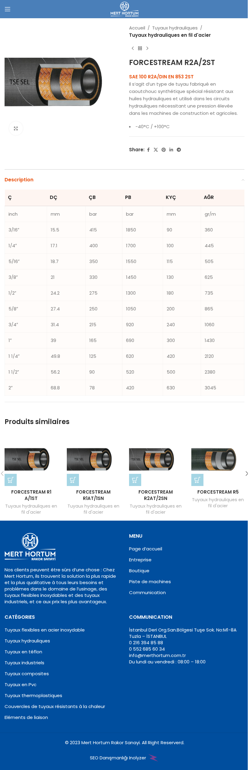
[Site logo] (124, 8)
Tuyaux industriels (24, 662)
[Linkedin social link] (171, 150)
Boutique (139, 570)
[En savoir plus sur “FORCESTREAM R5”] (197, 480)
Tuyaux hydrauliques (175, 28)
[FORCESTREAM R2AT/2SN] (155, 459)
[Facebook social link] (148, 150)
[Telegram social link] (179, 150)
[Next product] (147, 48)
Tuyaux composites (27, 673)
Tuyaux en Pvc (20, 684)
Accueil (137, 28)
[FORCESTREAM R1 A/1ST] (31, 459)
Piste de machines (150, 581)
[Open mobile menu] (8, 9)
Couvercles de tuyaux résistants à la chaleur (55, 706)
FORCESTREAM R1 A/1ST (31, 495)
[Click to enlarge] (16, 128)
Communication (147, 592)
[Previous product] (132, 48)
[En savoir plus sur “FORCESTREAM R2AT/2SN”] (135, 480)
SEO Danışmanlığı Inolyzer (118, 758)
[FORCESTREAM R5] (217, 459)
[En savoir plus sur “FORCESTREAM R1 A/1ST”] (11, 480)
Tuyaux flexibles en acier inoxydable (45, 630)
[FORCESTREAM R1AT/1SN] (93, 459)
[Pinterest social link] (164, 150)
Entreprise (140, 559)
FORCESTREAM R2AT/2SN (155, 495)
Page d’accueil (145, 549)
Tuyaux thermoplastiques (33, 695)
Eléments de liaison (26, 717)
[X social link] (156, 150)
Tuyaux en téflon (23, 652)
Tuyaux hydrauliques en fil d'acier (170, 35)
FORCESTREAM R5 (218, 492)
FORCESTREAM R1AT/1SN (93, 495)
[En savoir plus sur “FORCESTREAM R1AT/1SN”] (73, 480)
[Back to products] (140, 48)
